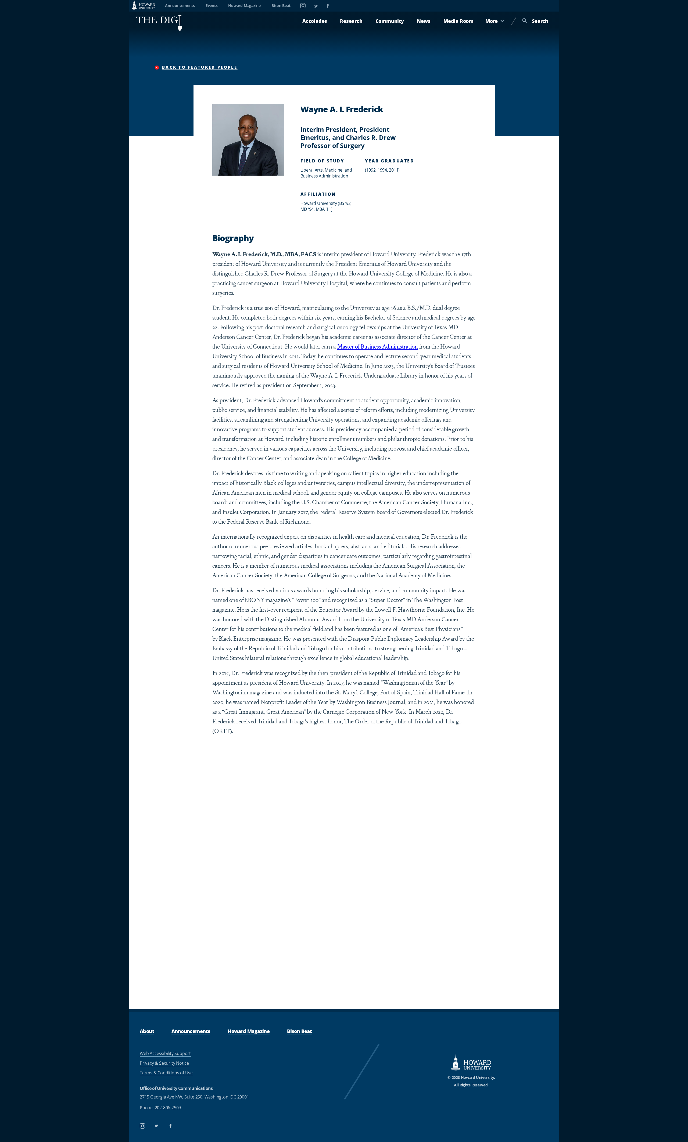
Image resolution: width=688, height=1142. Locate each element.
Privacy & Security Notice (164, 1063)
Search (540, 21)
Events (212, 5)
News (424, 21)
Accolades (314, 21)
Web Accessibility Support (165, 1053)
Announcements (180, 5)
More (491, 21)
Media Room (458, 21)
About (147, 1031)
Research (351, 21)
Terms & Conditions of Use (166, 1073)
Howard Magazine (244, 5)
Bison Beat (281, 5)
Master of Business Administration (377, 346)
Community (389, 21)
